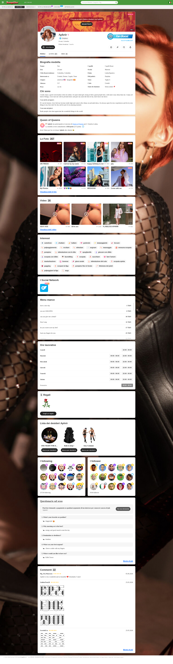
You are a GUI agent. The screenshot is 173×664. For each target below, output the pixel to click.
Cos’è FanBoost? (127, 40)
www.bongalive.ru (22, 657)
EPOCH (32, 657)
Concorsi (57, 7)
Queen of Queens (78, 124)
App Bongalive (69, 7)
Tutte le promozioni (44, 7)
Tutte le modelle (7, 7)
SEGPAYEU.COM (39, 657)
